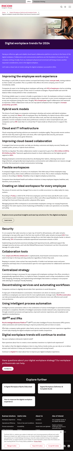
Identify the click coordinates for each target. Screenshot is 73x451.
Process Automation (8, 426)
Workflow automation (64, 295)
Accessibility (20, 426)
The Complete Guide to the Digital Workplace (59, 420)
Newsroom (39, 423)
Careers (38, 430)
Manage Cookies (11, 446)
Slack (20, 115)
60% (11, 155)
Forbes (13, 196)
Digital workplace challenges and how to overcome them (59, 426)
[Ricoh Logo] (7, 7)
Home (4, 12)
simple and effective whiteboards (17, 256)
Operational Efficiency (8, 423)
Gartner (20, 176)
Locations (38, 419)
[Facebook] (64, 446)
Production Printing (39, 1)
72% (12, 239)
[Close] (61, 432)
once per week (54, 80)
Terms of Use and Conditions (25, 423)
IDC (16, 122)
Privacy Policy (38, 441)
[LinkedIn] (69, 446)
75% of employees (40, 100)
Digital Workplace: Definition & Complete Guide (23, 12)
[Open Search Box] (61, 7)
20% (63, 235)
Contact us (7, 369)
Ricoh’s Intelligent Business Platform (14, 322)
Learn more (8, 220)
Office (29, 1)
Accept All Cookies (53, 446)
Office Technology (7, 430)
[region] (32, 440)
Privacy (19, 419)
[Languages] (65, 7)
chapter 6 (13, 352)
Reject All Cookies (37, 446)
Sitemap (19, 430)
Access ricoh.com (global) (43, 426)
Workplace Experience (8, 419)
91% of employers (53, 88)
